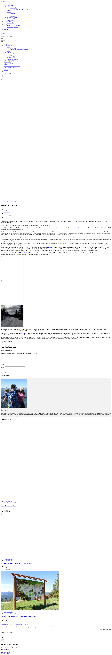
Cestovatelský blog (8, 5)
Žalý (24, 333)
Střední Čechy (13, 8)
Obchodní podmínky (18, 624)
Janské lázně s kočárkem (8, 506)
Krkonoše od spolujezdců (10, 202)
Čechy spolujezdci (8, 559)
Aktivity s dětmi (10, 23)
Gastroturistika (10, 20)
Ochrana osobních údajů (6, 624)
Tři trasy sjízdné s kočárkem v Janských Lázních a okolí (18, 616)
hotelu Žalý (18, 252)
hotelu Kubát (27, 252)
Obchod (6, 24)
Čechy (8, 6)
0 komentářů (7, 212)
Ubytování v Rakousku (12, 18)
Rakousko (12, 13)
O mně (5, 3)
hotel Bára (49, 247)
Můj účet (6, 29)
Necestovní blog (8, 21)
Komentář (3, 364)
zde (16, 225)
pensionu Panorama (78, 227)
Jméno (3, 367)
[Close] (2, 640)
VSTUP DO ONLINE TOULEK (12, 25)
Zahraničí (9, 12)
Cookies (26, 624)
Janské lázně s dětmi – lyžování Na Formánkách (16, 563)
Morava (8, 10)
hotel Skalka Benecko (82, 252)
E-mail (3, 370)
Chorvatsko (12, 16)
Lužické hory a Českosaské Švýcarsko (19, 9)
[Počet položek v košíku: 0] (1, 378)
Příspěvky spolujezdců (12, 17)
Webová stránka (4, 372)
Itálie (11, 14)
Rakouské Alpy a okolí (12, 27)
